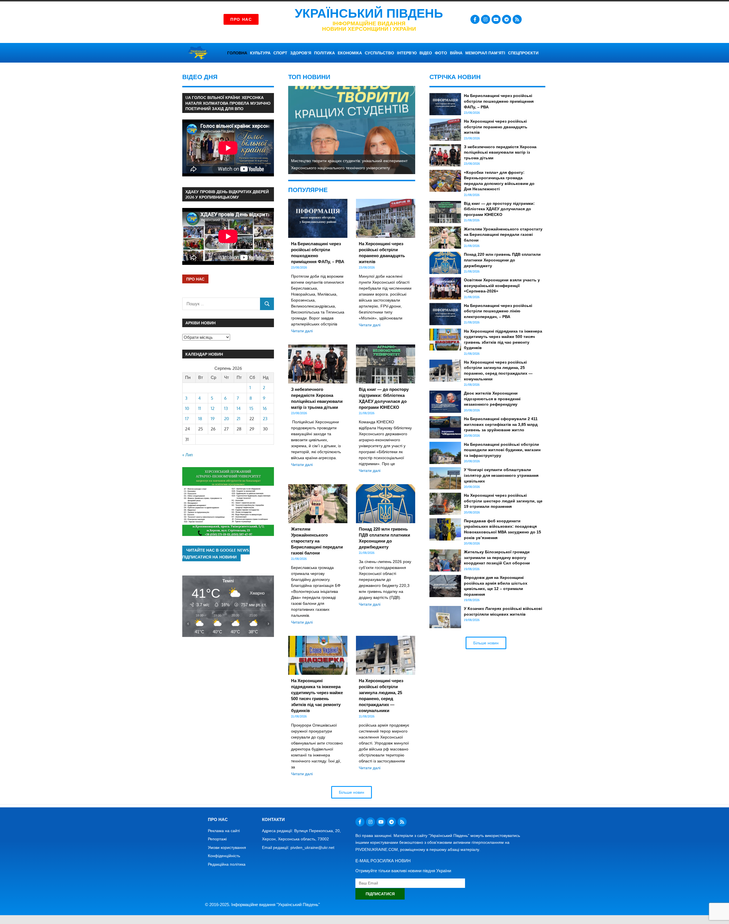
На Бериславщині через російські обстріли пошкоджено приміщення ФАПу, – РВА (499, 101)
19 (213, 418)
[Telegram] (506, 19)
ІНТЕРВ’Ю (407, 53)
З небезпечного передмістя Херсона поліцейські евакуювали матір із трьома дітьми (500, 152)
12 (212, 408)
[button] (351, 792)
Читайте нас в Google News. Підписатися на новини (216, 554)
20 (226, 418)
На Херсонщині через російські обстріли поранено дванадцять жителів (495, 127)
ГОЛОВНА (237, 53)
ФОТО (441, 53)
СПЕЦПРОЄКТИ (523, 53)
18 (200, 418)
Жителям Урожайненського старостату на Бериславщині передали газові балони (317, 541)
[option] (351, 130)
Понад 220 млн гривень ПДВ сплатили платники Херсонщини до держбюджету (502, 260)
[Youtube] (496, 19)
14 (239, 408)
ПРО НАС (195, 279)
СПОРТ (280, 53)
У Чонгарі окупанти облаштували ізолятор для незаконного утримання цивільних (501, 475)
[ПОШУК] (267, 304)
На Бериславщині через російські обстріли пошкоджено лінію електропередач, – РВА (498, 311)
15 (251, 408)
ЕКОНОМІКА (350, 53)
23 (265, 418)
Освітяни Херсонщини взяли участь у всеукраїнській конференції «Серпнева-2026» (502, 285)
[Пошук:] (221, 304)
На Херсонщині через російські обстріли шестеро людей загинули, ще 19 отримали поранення (503, 501)
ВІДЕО (425, 53)
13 (226, 408)
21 (238, 418)
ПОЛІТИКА (324, 53)
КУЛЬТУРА (260, 53)
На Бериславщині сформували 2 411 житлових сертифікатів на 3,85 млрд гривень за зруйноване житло (501, 424)
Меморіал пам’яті (485, 53)
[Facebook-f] (475, 19)
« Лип (187, 454)
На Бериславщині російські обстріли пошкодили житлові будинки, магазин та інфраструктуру (502, 450)
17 (187, 418)
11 (199, 408)
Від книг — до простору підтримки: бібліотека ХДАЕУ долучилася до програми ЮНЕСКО (499, 209)
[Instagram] (485, 19)
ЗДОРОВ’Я (300, 53)
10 (187, 408)
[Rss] (517, 19)
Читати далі (302, 331)
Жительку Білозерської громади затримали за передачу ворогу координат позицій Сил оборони (497, 557)
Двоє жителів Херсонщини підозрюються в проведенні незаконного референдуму (492, 399)
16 (265, 408)
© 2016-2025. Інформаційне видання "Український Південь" (262, 904)
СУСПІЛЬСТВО (379, 53)
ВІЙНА (456, 53)
